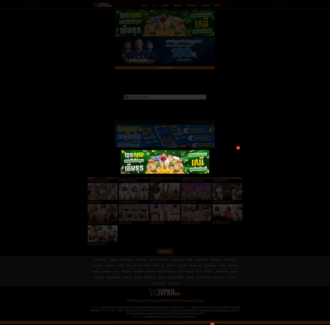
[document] (165, 162)
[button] (238, 147)
